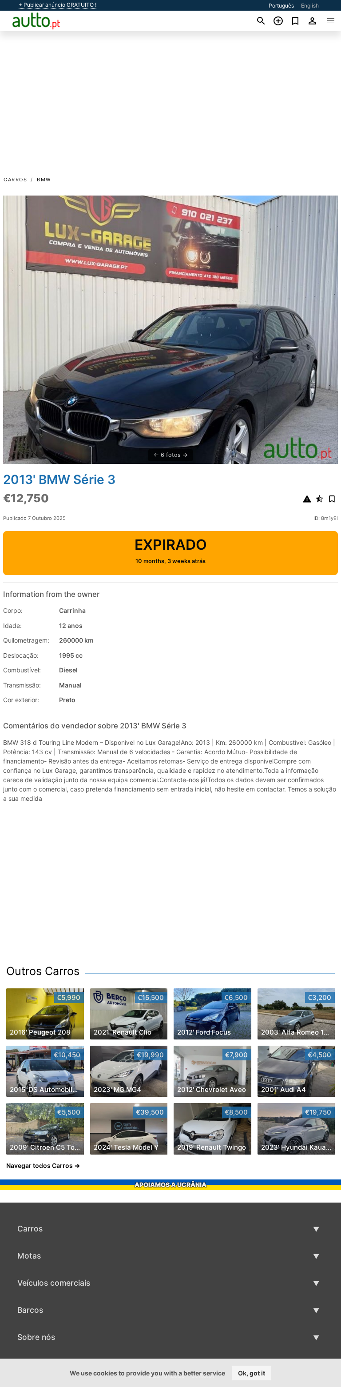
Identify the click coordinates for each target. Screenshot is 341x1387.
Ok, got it (251, 1373)
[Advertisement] (170, 108)
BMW (44, 179)
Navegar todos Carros (39, 1165)
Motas (29, 1255)
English (310, 5)
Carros (15, 179)
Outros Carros (42, 971)
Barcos (30, 1310)
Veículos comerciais (53, 1282)
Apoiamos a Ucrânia (170, 1184)
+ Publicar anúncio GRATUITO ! (57, 5)
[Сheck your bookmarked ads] (295, 21)
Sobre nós (36, 1337)
